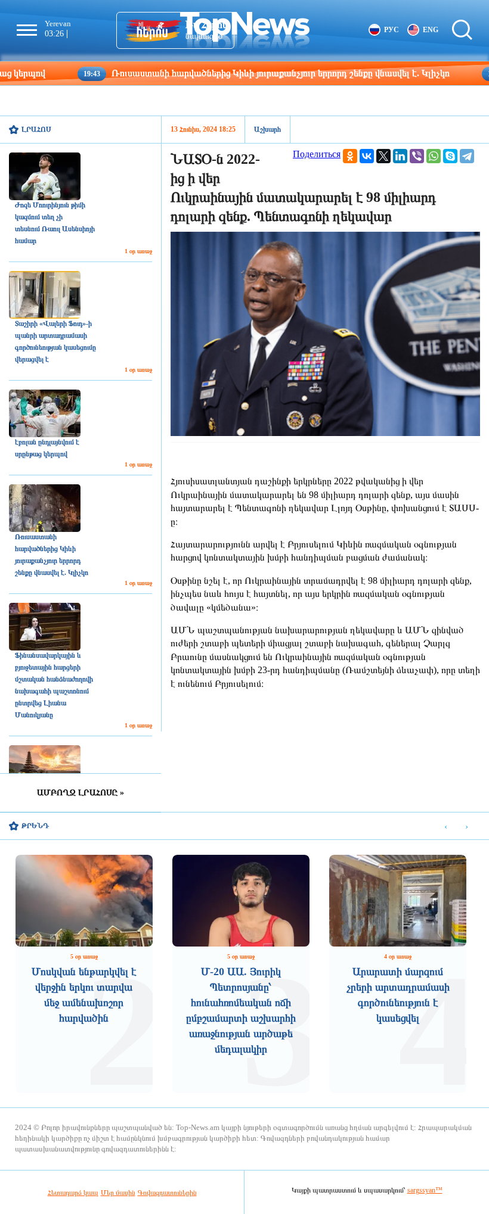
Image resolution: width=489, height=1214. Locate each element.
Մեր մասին (118, 1192)
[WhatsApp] (433, 156)
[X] (383, 156)
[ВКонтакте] (367, 156)
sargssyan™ (424, 1190)
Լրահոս (36, 129)
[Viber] (417, 156)
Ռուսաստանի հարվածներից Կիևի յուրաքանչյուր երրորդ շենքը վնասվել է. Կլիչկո (232, 73)
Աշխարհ (267, 129)
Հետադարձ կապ (73, 1192)
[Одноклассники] (350, 156)
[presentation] (445, 826)
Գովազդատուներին (167, 1192)
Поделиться (317, 154)
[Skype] (450, 156)
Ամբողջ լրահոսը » (80, 792)
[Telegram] (467, 156)
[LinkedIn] (400, 156)
